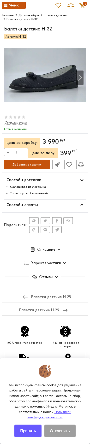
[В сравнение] (81, 164)
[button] (80, 78)
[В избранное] (69, 164)
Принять (28, 431)
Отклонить (60, 431)
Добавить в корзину (27, 164)
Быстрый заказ (57, 164)
